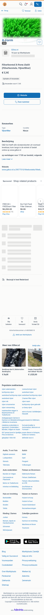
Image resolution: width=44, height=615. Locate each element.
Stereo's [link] (5, 461)
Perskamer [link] (6, 576)
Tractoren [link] (25, 528)
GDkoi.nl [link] (14, 50)
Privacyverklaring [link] (29, 560)
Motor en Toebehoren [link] (10, 483)
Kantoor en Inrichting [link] (29, 521)
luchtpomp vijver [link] (8, 392)
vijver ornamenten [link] (8, 404)
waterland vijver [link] (28, 392)
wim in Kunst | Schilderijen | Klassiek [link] (31, 413)
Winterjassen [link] (7, 530)
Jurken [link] (5, 517)
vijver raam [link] (26, 401)
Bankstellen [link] (7, 498)
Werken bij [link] (26, 571)
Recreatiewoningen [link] (29, 508)
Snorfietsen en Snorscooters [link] (27, 488)
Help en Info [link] (27, 556)
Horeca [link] (24, 517)
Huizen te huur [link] (27, 501)
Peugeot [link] (25, 461)
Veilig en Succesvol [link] (10, 556)
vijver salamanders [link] (8, 389)
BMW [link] (24, 454)
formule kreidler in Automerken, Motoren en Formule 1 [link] (31, 427)
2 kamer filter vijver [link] (29, 398)
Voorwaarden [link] (7, 560)
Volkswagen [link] (26, 465)
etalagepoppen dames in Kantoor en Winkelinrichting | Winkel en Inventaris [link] (12, 420)
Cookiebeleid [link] (7, 565)
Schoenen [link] (6, 526)
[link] (5, 4)
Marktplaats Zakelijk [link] (30, 551)
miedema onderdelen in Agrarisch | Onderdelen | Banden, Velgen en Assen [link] (11, 427)
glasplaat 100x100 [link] (8, 438)
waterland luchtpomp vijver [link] (12, 395)
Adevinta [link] (25, 576)
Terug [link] (6, 11)
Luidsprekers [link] (7, 458)
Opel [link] (23, 458)
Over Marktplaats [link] (9, 571)
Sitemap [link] (5, 585)
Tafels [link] (5, 508)
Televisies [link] (6, 465)
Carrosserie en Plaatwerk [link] (8, 478)
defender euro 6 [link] (27, 438)
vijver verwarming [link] (8, 407)
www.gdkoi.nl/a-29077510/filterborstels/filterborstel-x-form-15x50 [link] (22, 170)
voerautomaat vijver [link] (29, 389)
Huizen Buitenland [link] (28, 505)
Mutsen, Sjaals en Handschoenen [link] (9, 522)
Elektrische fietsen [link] (28, 474)
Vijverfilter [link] (6, 131)
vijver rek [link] (5, 401)
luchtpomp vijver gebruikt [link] (31, 404)
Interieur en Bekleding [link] (10, 487)
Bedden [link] (5, 501)
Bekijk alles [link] (36, 346)
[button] (26, 4)
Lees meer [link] (6, 159)
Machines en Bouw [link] (29, 524)
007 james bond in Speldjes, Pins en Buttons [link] (12, 434)
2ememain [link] (26, 580)
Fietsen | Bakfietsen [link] (29, 477)
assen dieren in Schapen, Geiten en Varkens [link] (31, 434)
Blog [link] (4, 551)
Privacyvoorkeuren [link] (29, 565)
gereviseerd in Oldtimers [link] (30, 420)
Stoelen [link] (5, 505)
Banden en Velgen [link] (9, 474)
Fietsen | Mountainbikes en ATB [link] (30, 482)
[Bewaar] (39, 42)
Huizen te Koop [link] (27, 498)
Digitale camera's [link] (9, 454)
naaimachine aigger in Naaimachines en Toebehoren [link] (10, 413)
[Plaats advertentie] (38, 4)
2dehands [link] (6, 580)
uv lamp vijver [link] (27, 407)
